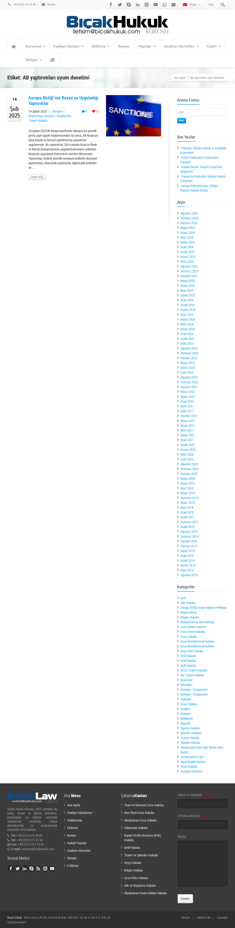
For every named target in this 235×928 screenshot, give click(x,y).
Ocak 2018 (187, 512)
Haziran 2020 (188, 474)
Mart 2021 (186, 430)
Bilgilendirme (188, 612)
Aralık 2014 (187, 560)
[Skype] (128, 4)
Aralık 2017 (187, 517)
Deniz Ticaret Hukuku (193, 670)
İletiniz (182, 836)
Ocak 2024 (187, 334)
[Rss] (38, 868)
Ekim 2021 (187, 406)
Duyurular (186, 680)
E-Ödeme (73, 866)
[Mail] (173, 4)
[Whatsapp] (164, 4)
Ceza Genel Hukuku (192, 632)
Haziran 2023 (188, 358)
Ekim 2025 (187, 261)
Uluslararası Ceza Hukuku (140, 820)
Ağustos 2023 (189, 348)
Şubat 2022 (187, 396)
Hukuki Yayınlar (77, 843)
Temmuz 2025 (189, 271)
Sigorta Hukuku (190, 728)
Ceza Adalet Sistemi (193, 627)
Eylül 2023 (186, 343)
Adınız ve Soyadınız (195, 795)
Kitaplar (185, 714)
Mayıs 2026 (187, 228)
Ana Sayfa (73, 805)
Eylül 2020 (186, 459)
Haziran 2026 (188, 223)
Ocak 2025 (187, 300)
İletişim (51, 4)
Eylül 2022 (186, 372)
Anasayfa (222, 917)
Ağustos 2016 (189, 531)
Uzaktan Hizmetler (179, 46)
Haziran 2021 (188, 416)
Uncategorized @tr (192, 757)
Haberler (185, 699)
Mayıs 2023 (187, 363)
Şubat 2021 (187, 435)
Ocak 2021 (187, 440)
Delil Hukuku (188, 656)
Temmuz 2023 (189, 353)
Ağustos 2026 (189, 213)
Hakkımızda (74, 820)
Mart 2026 (186, 237)
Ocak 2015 (187, 556)
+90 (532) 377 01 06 (24, 4)
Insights (185, 709)
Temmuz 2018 (189, 498)
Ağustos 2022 (189, 377)
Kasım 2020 (188, 449)
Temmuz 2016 (189, 536)
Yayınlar (145, 46)
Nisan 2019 (187, 493)
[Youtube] (155, 4)
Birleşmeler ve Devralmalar (197, 622)
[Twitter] (119, 4)
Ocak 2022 (187, 401)
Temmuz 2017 (189, 522)
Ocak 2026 (187, 247)
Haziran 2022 (188, 387)
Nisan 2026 (187, 232)
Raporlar (185, 723)
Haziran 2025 (188, 276)
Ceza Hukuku (188, 636)
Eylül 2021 (186, 411)
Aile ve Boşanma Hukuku (140, 885)
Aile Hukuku (188, 603)
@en (183, 598)
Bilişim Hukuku (189, 617)
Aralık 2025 (187, 252)
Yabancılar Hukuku (136, 828)
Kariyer (124, 46)
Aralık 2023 (187, 339)
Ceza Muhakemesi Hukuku (197, 641)
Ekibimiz (99, 46)
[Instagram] (146, 4)
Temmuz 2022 (189, 382)
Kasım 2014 (188, 565)
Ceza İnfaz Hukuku (136, 878)
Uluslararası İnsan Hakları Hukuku (145, 893)
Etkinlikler (186, 685)
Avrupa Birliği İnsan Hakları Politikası (203, 607)
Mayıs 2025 (187, 281)
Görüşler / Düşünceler (57, 116)
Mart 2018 (186, 507)
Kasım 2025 (188, 257)
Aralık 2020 (187, 445)
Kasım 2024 (188, 310)
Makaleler (186, 718)
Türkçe (193, 4)
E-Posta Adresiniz (194, 816)
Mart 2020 (186, 488)
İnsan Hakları (188, 704)
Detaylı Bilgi (37, 176)
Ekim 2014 (187, 570)
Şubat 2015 (187, 551)
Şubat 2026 (187, 242)
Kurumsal (33, 46)
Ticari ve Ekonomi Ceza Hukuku (144, 805)
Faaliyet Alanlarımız (79, 813)
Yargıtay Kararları (191, 771)
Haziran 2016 (188, 541)
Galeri (211, 46)
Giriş (211, 4)
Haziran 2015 (188, 546)
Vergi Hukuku (188, 766)
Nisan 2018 (187, 503)
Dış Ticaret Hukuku (192, 675)
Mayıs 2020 (187, 478)
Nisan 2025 (187, 286)
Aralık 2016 (187, 527)
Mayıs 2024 (187, 319)
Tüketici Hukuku (190, 743)
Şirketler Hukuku (190, 733)
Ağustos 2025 (189, 266)
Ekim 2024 (187, 314)
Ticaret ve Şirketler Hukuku (141, 855)
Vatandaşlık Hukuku (193, 762)
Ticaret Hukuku (38, 120)
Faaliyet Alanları (66, 46)
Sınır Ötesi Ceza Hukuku (139, 813)
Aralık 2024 (187, 305)
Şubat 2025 (187, 295)
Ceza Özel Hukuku (191, 651)
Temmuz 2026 (189, 218)
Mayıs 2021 (187, 421)
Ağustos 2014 (189, 575)
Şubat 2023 (187, 368)
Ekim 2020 (187, 454)
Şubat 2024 (187, 329)
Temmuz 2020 (189, 469)
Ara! (181, 120)
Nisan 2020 (187, 483)
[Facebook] (110, 4)
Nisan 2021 (187, 425)
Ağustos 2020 (189, 464)
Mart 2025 (186, 290)
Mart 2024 (186, 324)
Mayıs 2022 (187, 392)
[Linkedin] (137, 4)
